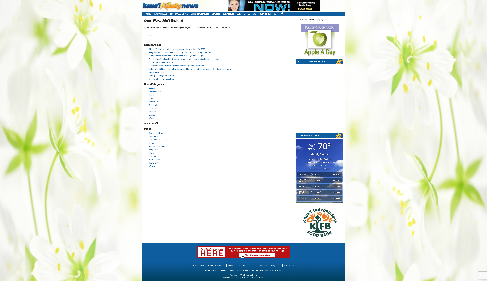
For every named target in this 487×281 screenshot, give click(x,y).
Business (153, 88)
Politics (152, 111)
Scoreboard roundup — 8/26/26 (162, 62)
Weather (228, 13)
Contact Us (154, 136)
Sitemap (152, 156)
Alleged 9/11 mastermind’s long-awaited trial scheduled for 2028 (177, 49)
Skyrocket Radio (250, 275)
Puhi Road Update (156, 72)
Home (148, 13)
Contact (253, 13)
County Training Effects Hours (162, 75)
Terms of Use (154, 162)
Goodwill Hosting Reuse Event (162, 79)
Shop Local (154, 149)
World (151, 118)
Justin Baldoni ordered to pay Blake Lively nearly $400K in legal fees (178, 55)
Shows (152, 153)
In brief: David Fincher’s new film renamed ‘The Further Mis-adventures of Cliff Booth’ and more (190, 69)
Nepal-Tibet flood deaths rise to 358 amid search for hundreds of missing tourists (184, 59)
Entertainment (199, 13)
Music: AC (153, 105)
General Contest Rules (159, 139)
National (153, 108)
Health (152, 95)
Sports (216, 13)
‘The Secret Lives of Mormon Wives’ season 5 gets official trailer (176, 65)
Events (241, 13)
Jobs (151, 98)
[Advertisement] (274, 5)
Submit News (154, 159)
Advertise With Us (156, 133)
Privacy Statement (157, 146)
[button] (275, 13)
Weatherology (258, 277)
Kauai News (160, 13)
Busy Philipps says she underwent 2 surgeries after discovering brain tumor (181, 52)
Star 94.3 (265, 13)
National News (179, 13)
